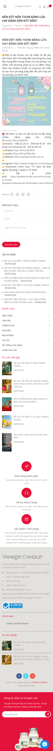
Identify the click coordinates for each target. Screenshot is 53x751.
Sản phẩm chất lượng (26, 528)
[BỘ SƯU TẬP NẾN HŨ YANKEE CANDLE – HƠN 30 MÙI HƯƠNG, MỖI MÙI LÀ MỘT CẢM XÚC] (7, 659)
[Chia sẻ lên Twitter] (17, 194)
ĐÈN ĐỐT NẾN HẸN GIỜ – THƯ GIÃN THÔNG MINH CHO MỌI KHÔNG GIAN (25, 301)
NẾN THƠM (7, 315)
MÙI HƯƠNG (7, 335)
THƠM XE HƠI (8, 325)
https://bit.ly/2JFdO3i (24, 150)
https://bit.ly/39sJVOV (17, 140)
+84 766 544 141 (13, 581)
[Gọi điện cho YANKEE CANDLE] (32, 676)
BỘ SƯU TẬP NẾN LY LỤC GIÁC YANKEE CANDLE (26, 285)
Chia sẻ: (5, 194)
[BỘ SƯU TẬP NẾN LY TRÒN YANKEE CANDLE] (7, 645)
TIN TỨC (6, 340)
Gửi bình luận (11, 244)
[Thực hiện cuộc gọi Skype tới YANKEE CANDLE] (26, 676)
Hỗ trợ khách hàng (26, 502)
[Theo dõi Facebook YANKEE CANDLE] (19, 676)
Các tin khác (9, 254)
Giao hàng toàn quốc (26, 476)
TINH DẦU (6, 320)
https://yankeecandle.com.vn (29, 156)
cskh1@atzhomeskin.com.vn (18, 589)
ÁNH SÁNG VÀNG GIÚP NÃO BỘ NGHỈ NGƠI (25, 292)
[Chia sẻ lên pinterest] (23, 194)
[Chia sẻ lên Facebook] (12, 194)
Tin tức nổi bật (11, 357)
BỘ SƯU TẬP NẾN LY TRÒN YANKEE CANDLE (24, 260)
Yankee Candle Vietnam (17, 623)
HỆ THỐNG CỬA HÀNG (12, 345)
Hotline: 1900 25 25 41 (16, 585)
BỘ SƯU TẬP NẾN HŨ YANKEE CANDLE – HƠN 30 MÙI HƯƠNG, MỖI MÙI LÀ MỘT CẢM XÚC (27, 269)
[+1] (28, 194)
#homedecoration (35, 183)
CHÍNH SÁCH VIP (9, 350)
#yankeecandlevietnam (14, 183)
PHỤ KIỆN (6, 330)
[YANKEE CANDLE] (22, 557)
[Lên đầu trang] (48, 746)
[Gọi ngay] (4, 388)
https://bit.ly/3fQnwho (24, 153)
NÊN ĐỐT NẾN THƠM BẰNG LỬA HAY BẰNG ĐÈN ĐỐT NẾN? (24, 41)
